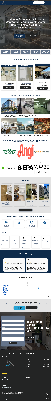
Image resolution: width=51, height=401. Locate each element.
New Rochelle (5, 290)
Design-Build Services (43, 85)
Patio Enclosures (43, 81)
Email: (3, 323)
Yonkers (4, 286)
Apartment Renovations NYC (26, 84)
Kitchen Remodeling (9, 81)
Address (3, 327)
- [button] (28, 283)
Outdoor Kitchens (42, 83)
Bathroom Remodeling (9, 83)
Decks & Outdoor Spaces (43, 82)
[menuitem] (37, 380)
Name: (3, 318)
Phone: (3, 331)
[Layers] (48, 282)
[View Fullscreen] (28, 285)
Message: (3, 335)
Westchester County (7, 285)
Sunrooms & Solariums (43, 79)
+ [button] (28, 282)
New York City (5, 288)
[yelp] (29, 341)
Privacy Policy (14, 399)
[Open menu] (48, 3)
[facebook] (27, 341)
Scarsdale (4, 294)
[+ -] (38, 289)
